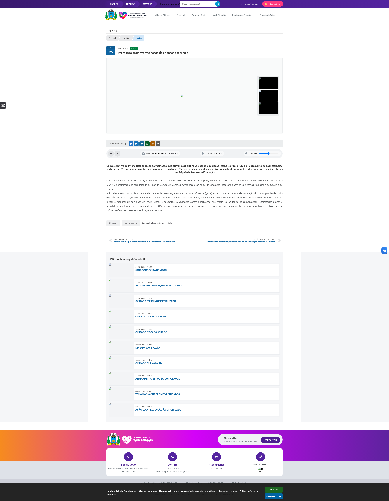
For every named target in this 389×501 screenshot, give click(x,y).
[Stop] (117, 154)
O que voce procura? (170, 4)
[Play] (111, 154)
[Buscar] (217, 4)
